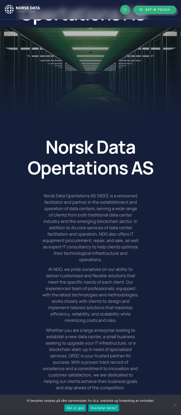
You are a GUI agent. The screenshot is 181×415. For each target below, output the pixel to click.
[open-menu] (125, 9)
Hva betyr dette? (104, 408)
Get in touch (157, 10)
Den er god (75, 408)
